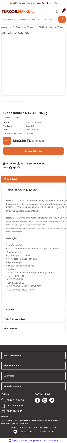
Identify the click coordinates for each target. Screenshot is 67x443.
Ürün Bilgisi (10, 179)
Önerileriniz (10, 328)
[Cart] (63, 11)
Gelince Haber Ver (33, 151)
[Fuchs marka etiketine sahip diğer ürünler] (13, 105)
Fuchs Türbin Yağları (33, 122)
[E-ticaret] (33, 440)
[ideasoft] (15, 440)
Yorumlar (9, 309)
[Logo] (18, 11)
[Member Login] (56, 11)
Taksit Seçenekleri (14, 319)
